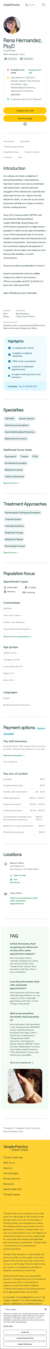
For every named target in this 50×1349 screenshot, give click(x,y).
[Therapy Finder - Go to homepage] (23, 1148)
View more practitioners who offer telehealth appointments (24, 901)
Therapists (8, 1128)
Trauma (24, 456)
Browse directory (12, 1178)
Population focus (11, 152)
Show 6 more (9, 552)
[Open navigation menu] (43, 4)
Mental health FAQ (12, 1189)
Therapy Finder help (13, 1157)
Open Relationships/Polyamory (20, 432)
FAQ (20, 157)
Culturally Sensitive (14, 526)
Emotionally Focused (15, 546)
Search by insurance (12, 755)
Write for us (9, 1162)
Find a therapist (10, 1173)
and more (15, 94)
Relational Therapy (14, 532)
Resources (8, 1184)
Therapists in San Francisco (27, 1128)
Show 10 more (10, 483)
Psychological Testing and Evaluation (22, 512)
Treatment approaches (13, 146)
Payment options (32, 152)
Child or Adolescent (14, 476)
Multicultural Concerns (16, 438)
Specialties (25, 141)
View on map (20, 875)
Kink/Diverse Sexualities (17, 425)
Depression (10, 456)
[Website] (25, 124)
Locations (7, 157)
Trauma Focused (13, 519)
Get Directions (15, 881)
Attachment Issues (14, 470)
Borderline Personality (16, 463)
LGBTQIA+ (10, 418)
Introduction (8, 141)
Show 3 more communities (16, 636)
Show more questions (20, 1062)
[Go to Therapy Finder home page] (11, 5)
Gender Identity (26, 418)
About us (7, 1168)
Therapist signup (11, 1194)
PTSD (35, 456)
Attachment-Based (14, 539)
